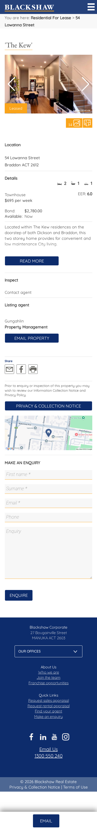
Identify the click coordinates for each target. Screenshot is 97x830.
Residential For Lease (51, 17)
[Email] (9, 369)
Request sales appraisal (48, 700)
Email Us (48, 749)
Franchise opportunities (48, 682)
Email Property (31, 338)
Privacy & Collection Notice (48, 406)
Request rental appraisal (49, 705)
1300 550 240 (49, 756)
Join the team (49, 677)
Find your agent (48, 711)
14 (70, 124)
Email (46, 821)
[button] (85, 84)
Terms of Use (75, 787)
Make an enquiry (48, 716)
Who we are (48, 672)
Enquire (19, 595)
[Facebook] (21, 369)
